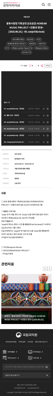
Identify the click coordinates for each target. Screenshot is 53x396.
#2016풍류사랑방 (18, 39)
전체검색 (43, 4)
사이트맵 (30, 342)
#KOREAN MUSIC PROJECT (17, 44)
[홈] (12, 2)
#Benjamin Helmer (41, 48)
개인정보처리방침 (11, 342)
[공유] (42, 65)
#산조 (38, 39)
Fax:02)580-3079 (33, 388)
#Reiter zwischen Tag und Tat (22, 48)
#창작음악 (32, 44)
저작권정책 (22, 342)
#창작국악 (42, 44)
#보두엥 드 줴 (26, 52)
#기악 (7, 48)
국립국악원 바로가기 (41, 342)
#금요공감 (30, 39)
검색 (46, 367)
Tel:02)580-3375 (19, 388)
